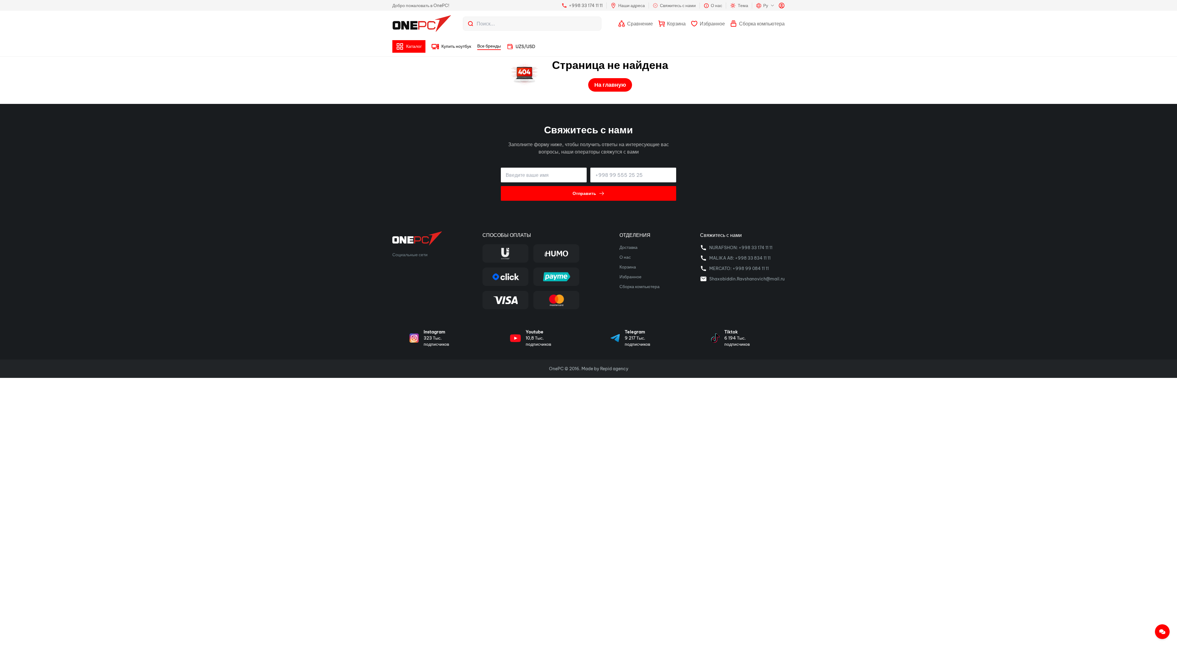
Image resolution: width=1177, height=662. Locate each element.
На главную (610, 84)
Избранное (630, 277)
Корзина (627, 267)
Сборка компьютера (639, 286)
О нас (625, 257)
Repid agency (614, 368)
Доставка (628, 247)
